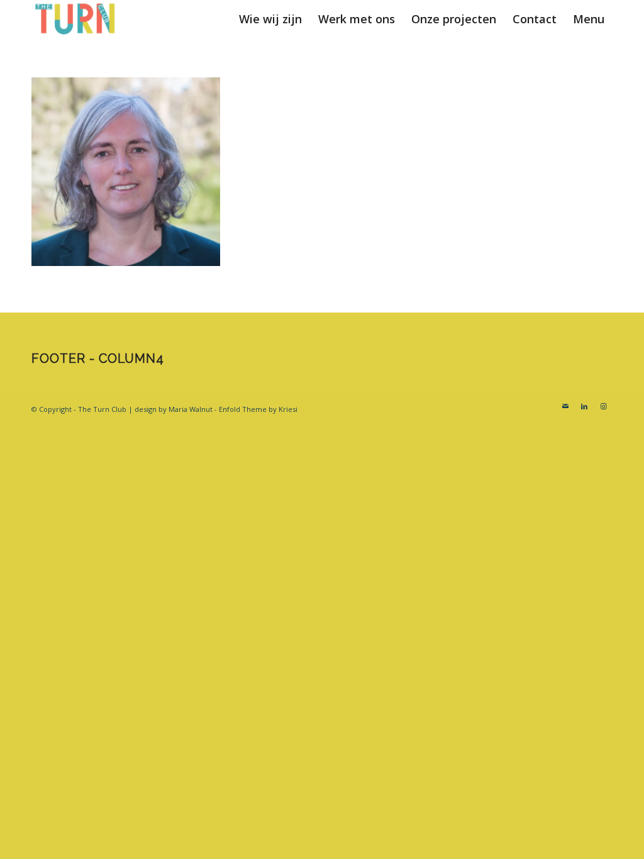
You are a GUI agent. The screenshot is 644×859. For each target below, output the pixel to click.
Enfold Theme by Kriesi (258, 409)
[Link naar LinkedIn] (584, 406)
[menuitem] (270, 19)
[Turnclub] (75, 19)
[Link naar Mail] (565, 406)
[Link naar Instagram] (603, 406)
